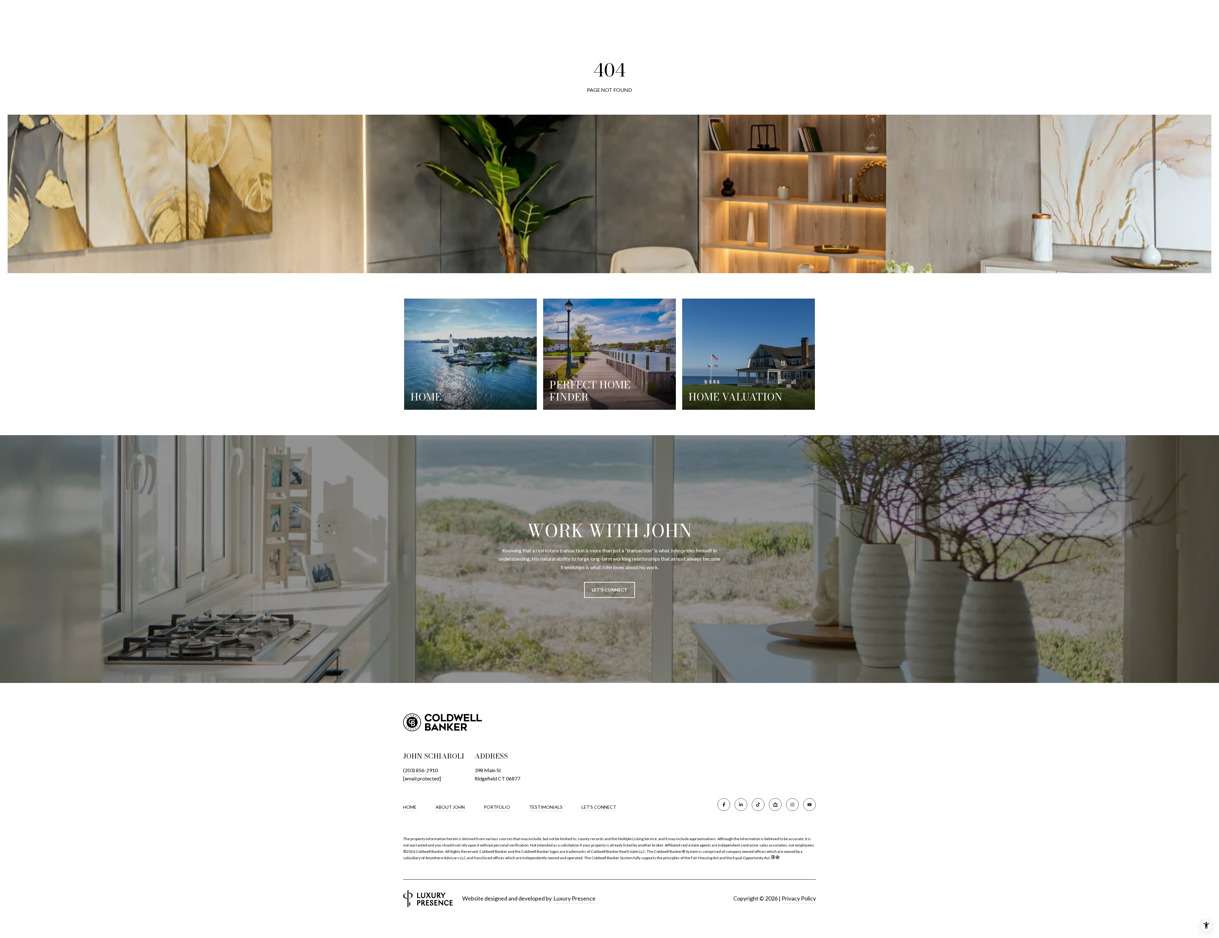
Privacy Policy (799, 898)
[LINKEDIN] (741, 804)
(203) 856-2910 (420, 770)
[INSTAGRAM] (792, 804)
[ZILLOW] (775, 804)
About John (450, 807)
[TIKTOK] (758, 804)
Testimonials (546, 807)
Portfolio (497, 807)
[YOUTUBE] (809, 804)
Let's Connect (599, 807)
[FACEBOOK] (723, 804)
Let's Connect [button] (609, 589)
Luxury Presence (574, 898)
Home (409, 807)
